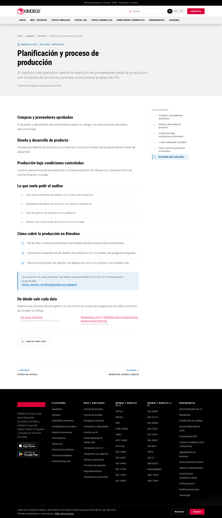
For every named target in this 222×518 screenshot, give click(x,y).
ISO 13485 (121, 452)
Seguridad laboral (92, 471)
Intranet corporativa (94, 459)
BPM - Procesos (38, 20)
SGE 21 (151, 457)
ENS (118, 423)
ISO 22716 (152, 417)
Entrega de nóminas (94, 420)
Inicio (22, 20)
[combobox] (145, 11)
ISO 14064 (121, 463)
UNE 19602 (153, 475)
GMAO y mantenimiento (191, 468)
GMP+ (119, 434)
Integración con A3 (93, 448)
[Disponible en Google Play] (28, 454)
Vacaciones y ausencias (96, 477)
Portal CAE (81, 20)
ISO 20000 (152, 411)
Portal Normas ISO (101, 20)
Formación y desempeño (96, 426)
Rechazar (179, 511)
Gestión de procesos (62, 432)
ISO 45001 (152, 440)
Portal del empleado (62, 455)
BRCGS (119, 417)
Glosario (56, 415)
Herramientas (156, 20)
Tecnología (184, 495)
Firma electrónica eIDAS (191, 462)
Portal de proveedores (63, 449)
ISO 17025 (121, 475)
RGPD (150, 452)
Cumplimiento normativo (64, 426)
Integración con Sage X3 (96, 453)
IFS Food (42, 36)
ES (170, 11)
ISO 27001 (152, 428)
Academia (174, 20)
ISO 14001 (121, 457)
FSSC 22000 (122, 428)
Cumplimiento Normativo (130, 20)
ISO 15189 (121, 469)
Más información (64, 513)
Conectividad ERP (188, 436)
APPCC (119, 411)
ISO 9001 (152, 446)
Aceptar (197, 511)
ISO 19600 (121, 480)
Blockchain (184, 415)
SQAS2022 (152, 463)
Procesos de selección (95, 465)
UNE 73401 (153, 480)
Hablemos (196, 11)
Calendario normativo (63, 420)
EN (175, 11)
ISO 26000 (152, 423)
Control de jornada (93, 415)
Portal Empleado (61, 20)
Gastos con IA (91, 432)
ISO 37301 (152, 434)
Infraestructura (187, 483)
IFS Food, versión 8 (31, 317)
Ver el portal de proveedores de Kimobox (49, 285)
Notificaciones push (189, 489)
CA (181, 11)
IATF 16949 (121, 440)
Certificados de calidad (190, 420)
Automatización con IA (190, 409)
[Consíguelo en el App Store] (27, 445)
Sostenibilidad (154, 469)
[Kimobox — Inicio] (29, 11)
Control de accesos (93, 409)
